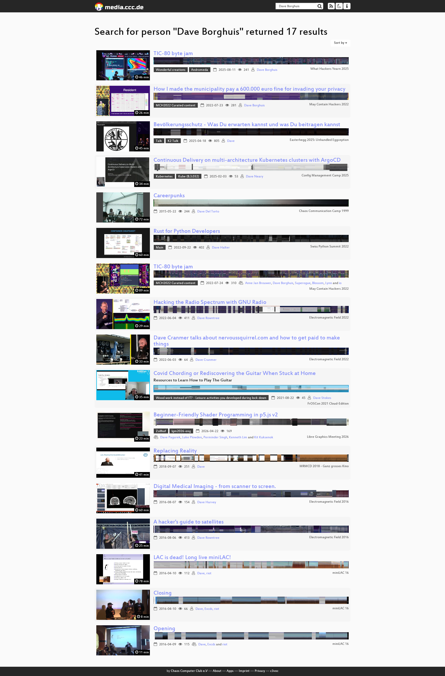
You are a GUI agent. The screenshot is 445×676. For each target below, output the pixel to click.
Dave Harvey (206, 502)
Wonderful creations (170, 70)
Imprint (244, 671)
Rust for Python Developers (186, 231)
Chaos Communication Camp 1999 (324, 211)
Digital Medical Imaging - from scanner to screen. (214, 487)
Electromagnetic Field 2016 (329, 502)
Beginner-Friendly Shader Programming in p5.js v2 (215, 415)
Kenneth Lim (238, 437)
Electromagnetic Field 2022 (329, 318)
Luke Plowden (192, 437)
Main (159, 248)
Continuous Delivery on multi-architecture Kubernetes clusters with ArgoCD (247, 160)
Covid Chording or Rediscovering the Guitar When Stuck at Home (234, 374)
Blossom (318, 283)
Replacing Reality (175, 451)
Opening (164, 629)
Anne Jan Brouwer (258, 283)
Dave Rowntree (208, 318)
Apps (230, 671)
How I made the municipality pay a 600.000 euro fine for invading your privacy (249, 89)
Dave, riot (204, 573)
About (217, 671)
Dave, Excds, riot (207, 609)
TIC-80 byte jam (173, 54)
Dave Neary (254, 176)
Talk (159, 141)
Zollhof (161, 431)
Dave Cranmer (206, 360)
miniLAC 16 (340, 573)
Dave (231, 141)
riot (224, 644)
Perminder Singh (215, 437)
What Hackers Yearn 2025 (329, 69)
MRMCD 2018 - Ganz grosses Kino (324, 466)
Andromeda (199, 70)
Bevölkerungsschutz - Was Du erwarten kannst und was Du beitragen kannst (246, 125)
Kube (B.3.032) (188, 176)
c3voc (274, 671)
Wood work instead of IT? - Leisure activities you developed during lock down (211, 398)
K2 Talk (173, 141)
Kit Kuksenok (263, 437)
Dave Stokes (322, 398)
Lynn (328, 283)
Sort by (339, 43)
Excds (211, 644)
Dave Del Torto (208, 211)
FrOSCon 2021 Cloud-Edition (328, 404)
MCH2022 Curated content (175, 105)
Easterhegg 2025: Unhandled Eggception (319, 140)
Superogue (303, 283)
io (340, 283)
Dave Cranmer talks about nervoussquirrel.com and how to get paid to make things (246, 341)
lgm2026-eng (181, 431)
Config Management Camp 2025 (325, 175)
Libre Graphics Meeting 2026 (328, 437)
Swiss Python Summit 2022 (329, 247)
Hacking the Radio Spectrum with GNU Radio (209, 303)
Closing (162, 593)
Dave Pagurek (170, 437)
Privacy (260, 671)
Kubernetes (164, 176)
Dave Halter (221, 248)
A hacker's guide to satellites (188, 522)
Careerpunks (169, 196)
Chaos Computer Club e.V (189, 671)
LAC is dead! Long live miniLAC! (192, 558)
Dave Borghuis (267, 70)
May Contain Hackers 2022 (329, 104)
